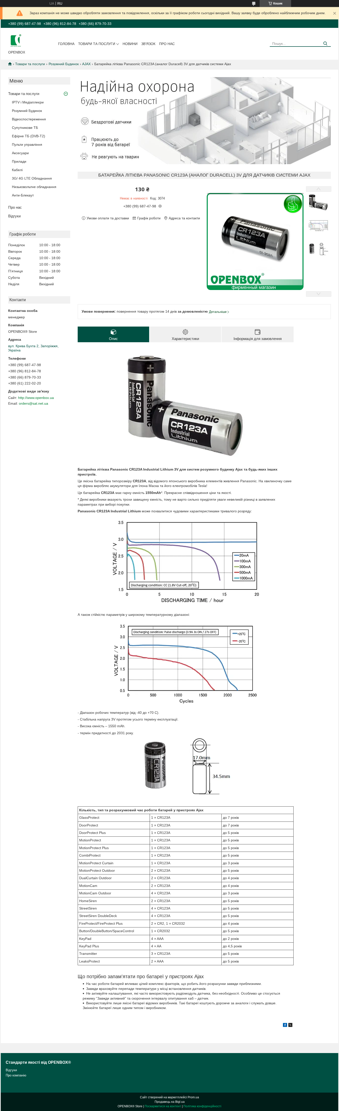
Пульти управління (27, 144)
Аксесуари (20, 153)
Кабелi (17, 170)
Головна (66, 44)
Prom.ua (193, 1097)
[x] (290, 1026)
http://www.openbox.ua (36, 398)
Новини (130, 44)
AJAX (86, 64)
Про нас (167, 44)
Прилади (19, 161)
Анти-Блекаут (23, 195)
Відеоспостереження (29, 119)
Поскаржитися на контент (163, 1106)
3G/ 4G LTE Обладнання (32, 178)
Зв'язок (148, 44)
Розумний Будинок (64, 64)
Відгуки (14, 216)
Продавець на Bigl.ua (170, 1102)
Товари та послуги (96, 44)
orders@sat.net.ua (33, 403)
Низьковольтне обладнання (34, 187)
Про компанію (16, 1075)
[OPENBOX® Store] (15, 40)
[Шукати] (325, 44)
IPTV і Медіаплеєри (28, 102)
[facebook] (285, 1026)
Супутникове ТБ (25, 128)
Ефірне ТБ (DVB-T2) (28, 136)
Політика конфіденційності (202, 1106)
